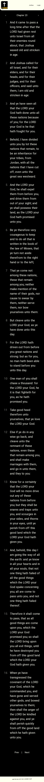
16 (5, 673)
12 (5, 432)
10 (5, 378)
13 (5, 482)
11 (5, 410)
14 (5, 550)
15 (5, 613)
